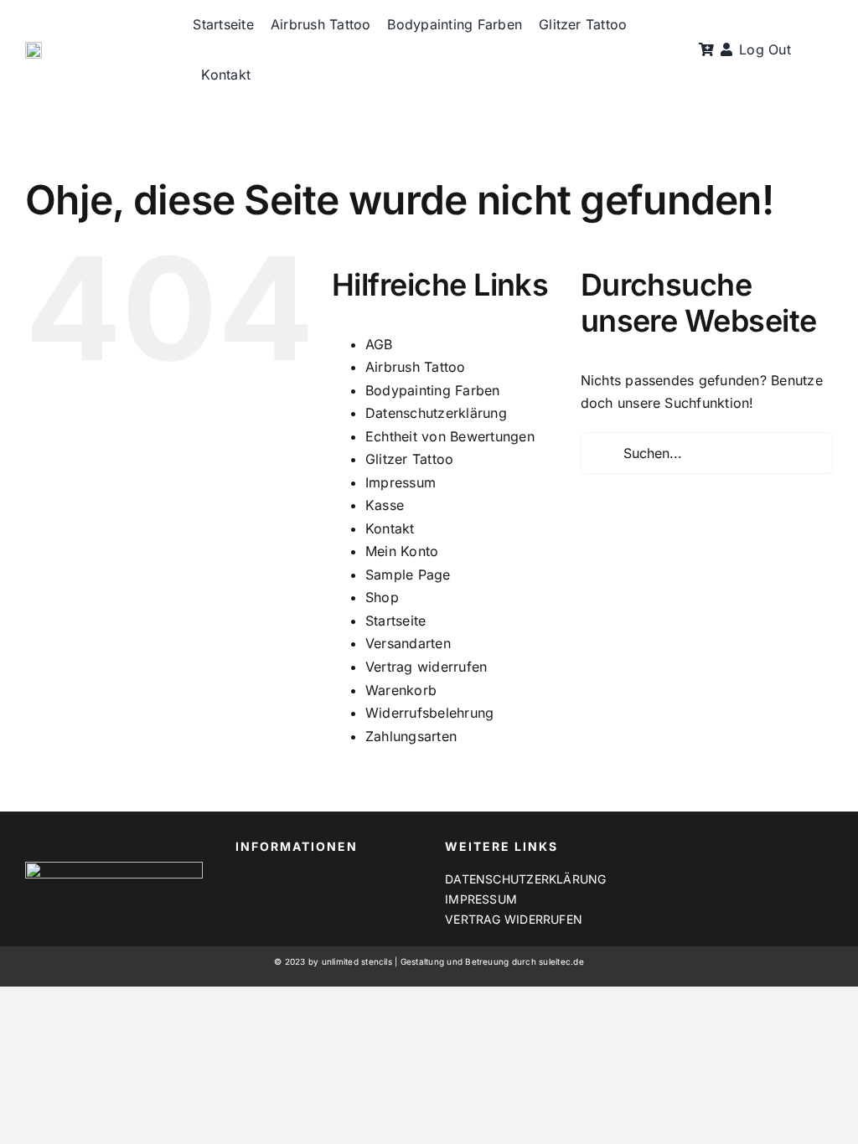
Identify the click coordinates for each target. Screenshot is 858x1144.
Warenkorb (401, 690)
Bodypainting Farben (432, 390)
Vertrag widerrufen (426, 666)
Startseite (395, 620)
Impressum (400, 482)
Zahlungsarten (411, 736)
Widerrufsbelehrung (429, 712)
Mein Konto (401, 551)
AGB (379, 344)
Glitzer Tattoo (409, 459)
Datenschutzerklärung (436, 413)
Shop (382, 597)
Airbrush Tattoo (415, 366)
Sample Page (408, 574)
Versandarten (408, 643)
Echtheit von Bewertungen (450, 436)
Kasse (384, 505)
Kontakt (390, 528)
